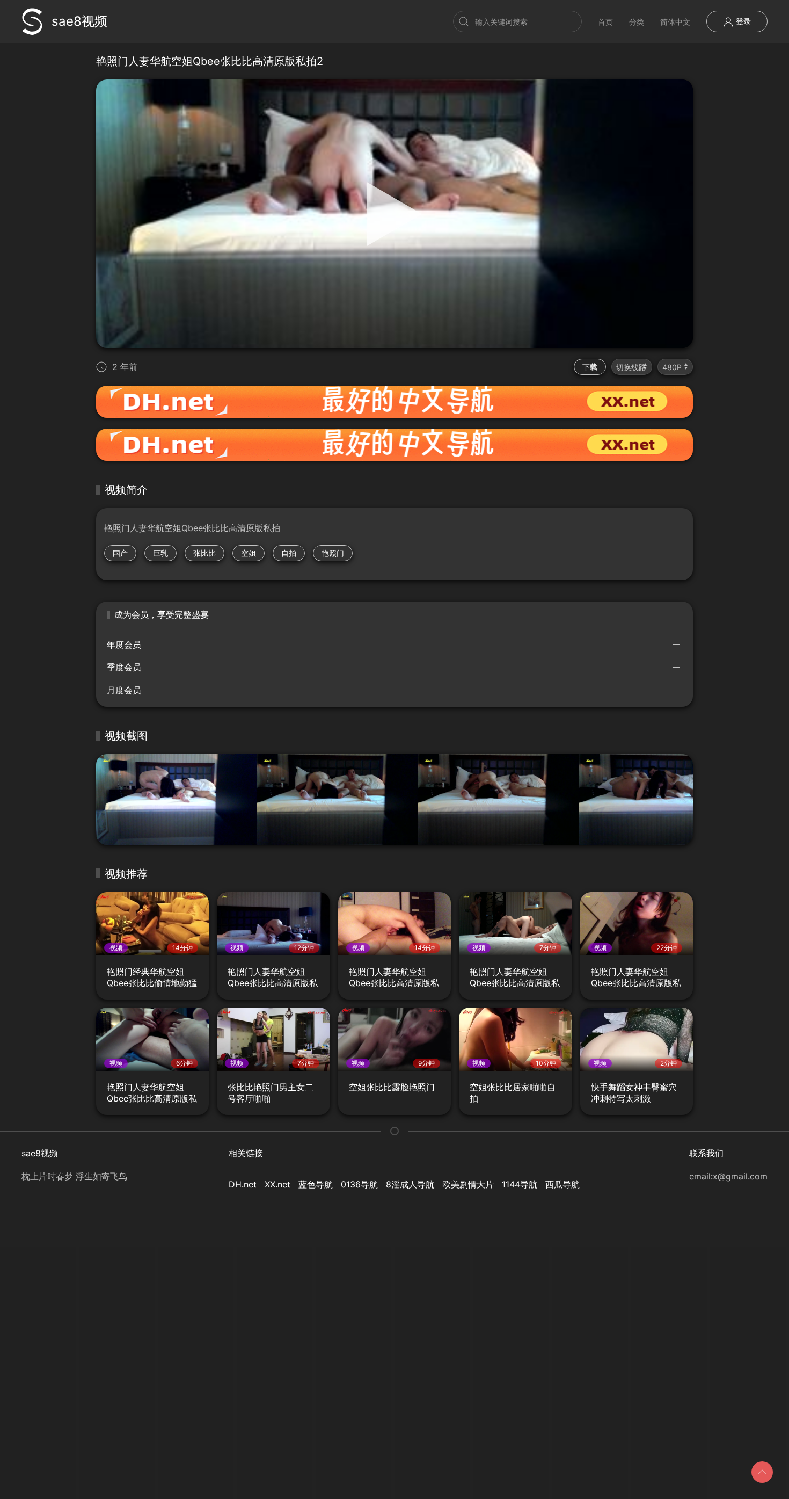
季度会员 (124, 667)
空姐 (248, 552)
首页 (605, 21)
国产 (120, 552)
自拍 (288, 552)
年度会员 (124, 644)
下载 (589, 366)
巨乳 (160, 552)
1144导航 (519, 1184)
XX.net (277, 1184)
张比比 (204, 552)
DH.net (243, 1184)
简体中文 (675, 21)
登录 (742, 21)
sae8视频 (79, 21)
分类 (636, 21)
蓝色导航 (315, 1184)
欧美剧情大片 (468, 1184)
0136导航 (359, 1184)
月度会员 (124, 690)
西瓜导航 (562, 1184)
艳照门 (333, 552)
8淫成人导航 (410, 1184)
